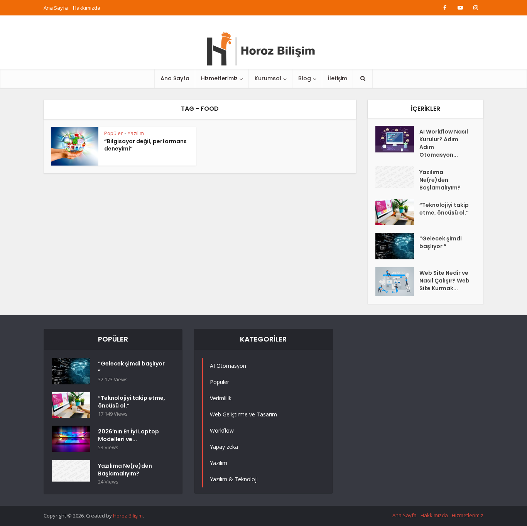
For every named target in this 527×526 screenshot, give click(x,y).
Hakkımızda (86, 7)
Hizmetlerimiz (219, 78)
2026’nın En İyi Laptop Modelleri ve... (128, 435)
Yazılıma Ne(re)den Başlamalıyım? (440, 179)
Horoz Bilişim (128, 515)
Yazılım (136, 133)
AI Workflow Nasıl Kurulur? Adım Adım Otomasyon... (443, 143)
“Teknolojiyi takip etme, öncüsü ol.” (444, 208)
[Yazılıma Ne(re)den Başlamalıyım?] (397, 177)
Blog (304, 78)
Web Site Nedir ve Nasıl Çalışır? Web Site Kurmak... (444, 280)
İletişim (337, 78)
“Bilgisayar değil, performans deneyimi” (145, 144)
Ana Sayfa (56, 7)
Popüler (113, 133)
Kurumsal (268, 78)
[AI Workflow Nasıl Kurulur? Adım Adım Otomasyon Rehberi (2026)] (397, 139)
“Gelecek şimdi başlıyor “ (440, 242)
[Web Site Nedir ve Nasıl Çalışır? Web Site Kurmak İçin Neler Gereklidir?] (397, 281)
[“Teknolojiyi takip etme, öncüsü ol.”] (397, 212)
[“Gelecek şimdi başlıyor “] (397, 246)
